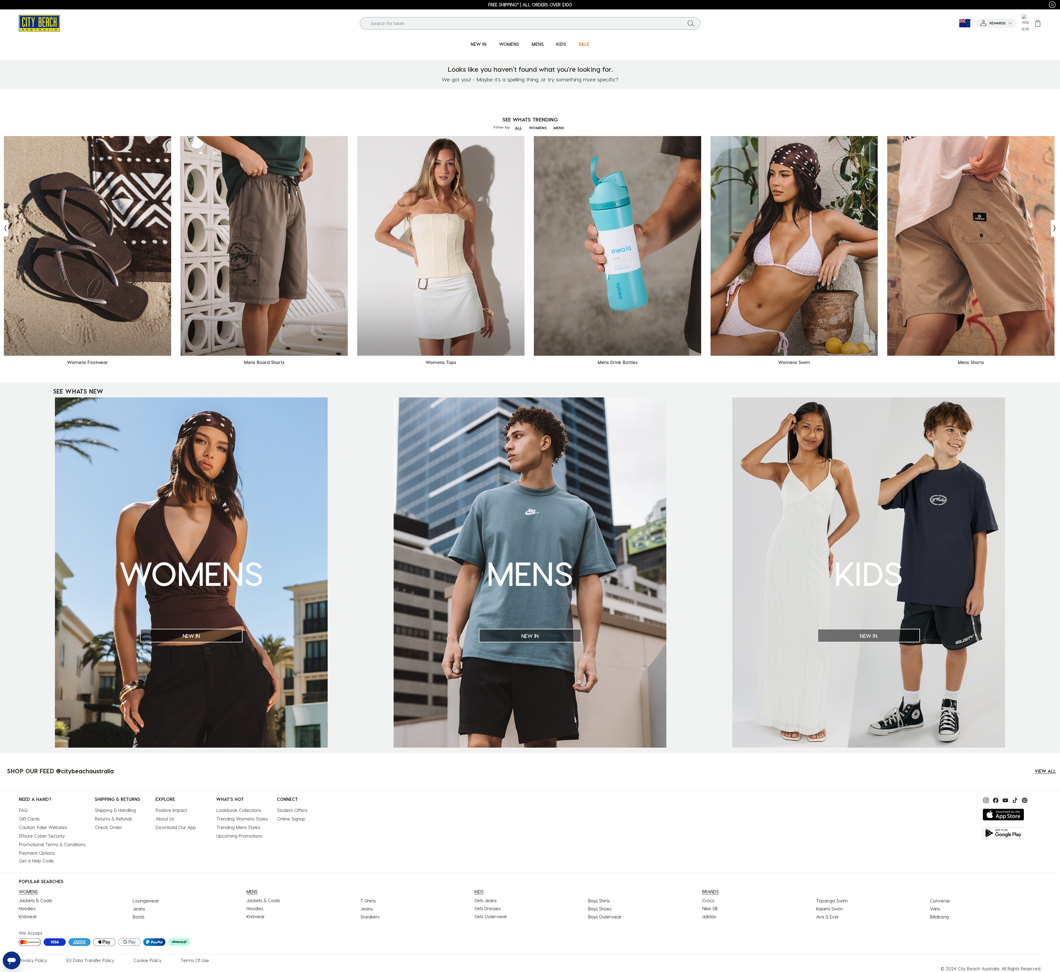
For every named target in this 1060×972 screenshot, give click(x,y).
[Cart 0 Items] (1037, 23)
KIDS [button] (561, 44)
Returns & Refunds (113, 818)
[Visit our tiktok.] (1014, 799)
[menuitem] (478, 44)
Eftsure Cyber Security (42, 835)
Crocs (708, 900)
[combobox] (530, 23)
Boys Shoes (599, 908)
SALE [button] (584, 44)
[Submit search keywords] (691, 23)
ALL (518, 127)
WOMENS (538, 127)
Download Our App (176, 827)
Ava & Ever (827, 916)
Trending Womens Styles (242, 818)
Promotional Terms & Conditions (52, 844)
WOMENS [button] (509, 44)
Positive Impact (171, 810)
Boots (138, 916)
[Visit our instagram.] (985, 799)
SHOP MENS (1025, 4)
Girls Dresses (487, 908)
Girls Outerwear (491, 916)
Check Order (108, 827)
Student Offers (292, 810)
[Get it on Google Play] (1003, 833)
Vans (935, 908)
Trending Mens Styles (238, 827)
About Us (165, 818)
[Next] (1055, 228)
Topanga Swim (832, 900)
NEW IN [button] (478, 44)
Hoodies (27, 908)
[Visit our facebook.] (995, 799)
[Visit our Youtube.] (1004, 799)
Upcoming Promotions (239, 835)
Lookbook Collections (238, 810)
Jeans (139, 908)
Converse (940, 900)
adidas (709, 916)
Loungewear (146, 900)
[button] (996, 23)
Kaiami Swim (829, 908)
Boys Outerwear (605, 916)
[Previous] (4, 228)
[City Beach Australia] (39, 22)
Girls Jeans (486, 900)
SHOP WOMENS (38, 4)
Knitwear (28, 916)
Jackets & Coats (35, 900)
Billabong (939, 916)
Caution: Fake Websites (43, 827)
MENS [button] (538, 44)
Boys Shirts (599, 900)
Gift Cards (29, 818)
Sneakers (370, 916)
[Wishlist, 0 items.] (1025, 23)
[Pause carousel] (1052, 4)
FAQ (23, 810)
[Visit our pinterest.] (1023, 799)
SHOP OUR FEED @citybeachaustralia (60, 770)
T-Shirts (368, 900)
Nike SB (710, 908)
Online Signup (291, 818)
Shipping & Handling (115, 810)
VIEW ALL (1045, 771)
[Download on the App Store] (1003, 814)
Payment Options (37, 853)
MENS (558, 127)
